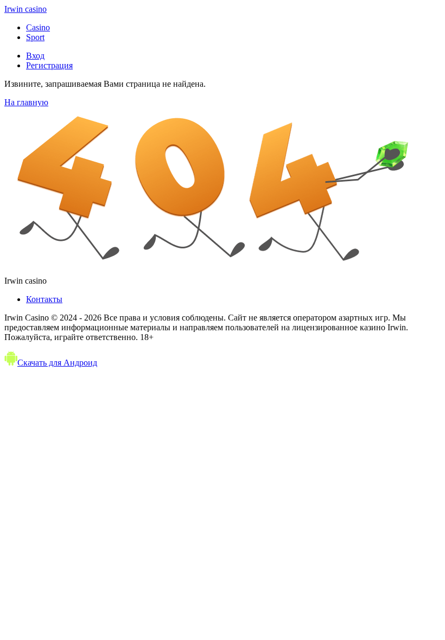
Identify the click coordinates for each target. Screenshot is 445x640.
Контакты (44, 299)
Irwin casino (25, 9)
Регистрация (49, 65)
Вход (35, 55)
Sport (35, 37)
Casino (38, 27)
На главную (26, 102)
